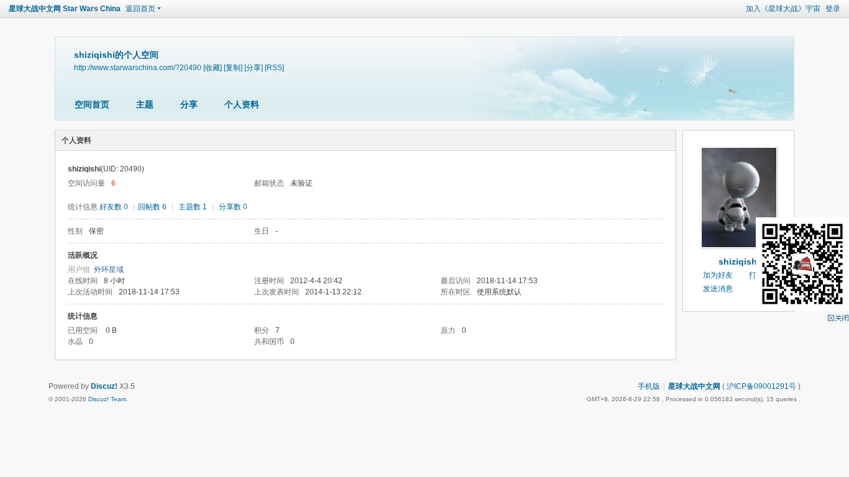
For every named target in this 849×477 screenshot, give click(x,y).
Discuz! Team (107, 399)
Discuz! (104, 386)
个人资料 (241, 104)
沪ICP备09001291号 (761, 386)
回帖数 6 (152, 206)
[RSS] (274, 67)
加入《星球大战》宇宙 (783, 8)
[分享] (253, 67)
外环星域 (109, 269)
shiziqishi (739, 261)
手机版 (649, 386)
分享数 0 (233, 206)
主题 (145, 104)
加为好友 (718, 275)
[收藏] (212, 67)
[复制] (233, 67)
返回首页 (140, 8)
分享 (189, 104)
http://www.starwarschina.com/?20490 (137, 67)
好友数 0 (113, 206)
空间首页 (92, 104)
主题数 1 (192, 206)
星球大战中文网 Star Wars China (65, 8)
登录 (832, 8)
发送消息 (718, 288)
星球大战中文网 (694, 386)
